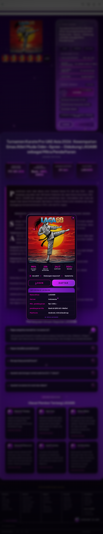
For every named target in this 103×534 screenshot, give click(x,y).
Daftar (63, 283)
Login (39, 283)
